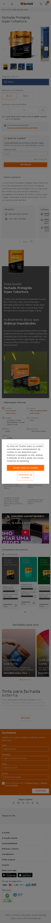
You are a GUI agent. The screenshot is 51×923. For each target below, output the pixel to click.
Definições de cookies (26, 476)
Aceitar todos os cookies (25, 468)
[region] (25, 461)
